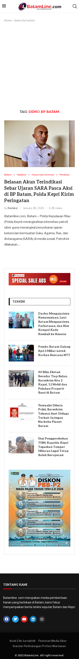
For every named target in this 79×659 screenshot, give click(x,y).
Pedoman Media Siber (52, 640)
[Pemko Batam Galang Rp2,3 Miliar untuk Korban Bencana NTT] (21, 353)
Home (8, 20)
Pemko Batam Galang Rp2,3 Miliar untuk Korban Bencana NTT (54, 351)
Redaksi (12, 208)
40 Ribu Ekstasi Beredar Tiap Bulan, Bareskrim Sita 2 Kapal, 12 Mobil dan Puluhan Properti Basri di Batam (53, 382)
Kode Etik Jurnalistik (23, 640)
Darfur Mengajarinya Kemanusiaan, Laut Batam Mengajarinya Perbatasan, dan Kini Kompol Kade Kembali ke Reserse (54, 324)
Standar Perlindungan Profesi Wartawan (39, 646)
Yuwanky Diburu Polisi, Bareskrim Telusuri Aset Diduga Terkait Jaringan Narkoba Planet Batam (53, 416)
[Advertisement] (39, 66)
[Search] (75, 6)
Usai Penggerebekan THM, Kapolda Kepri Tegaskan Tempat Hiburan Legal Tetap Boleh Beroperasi (53, 447)
